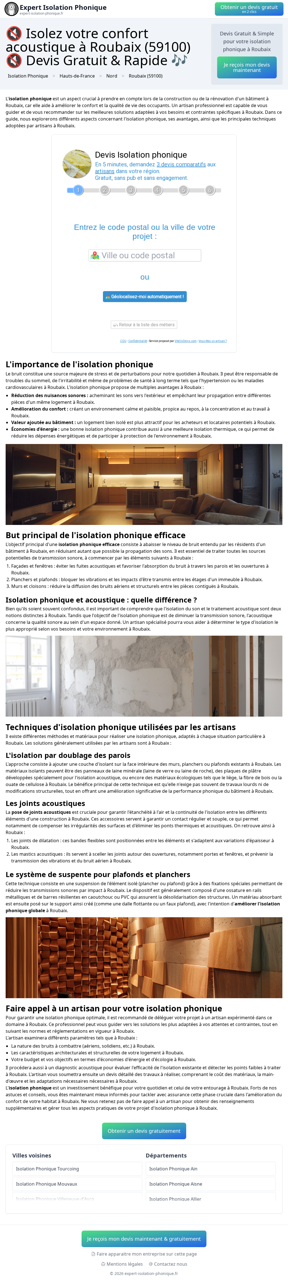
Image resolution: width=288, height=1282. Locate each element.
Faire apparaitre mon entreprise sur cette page (147, 1254)
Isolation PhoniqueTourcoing (47, 1169)
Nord (111, 76)
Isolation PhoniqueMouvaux (46, 1184)
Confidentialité (137, 341)
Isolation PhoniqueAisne (175, 1184)
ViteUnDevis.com (186, 341)
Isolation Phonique (28, 76)
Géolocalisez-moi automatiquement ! (147, 296)
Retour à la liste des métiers (146, 324)
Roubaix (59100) (146, 76)
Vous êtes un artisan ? (213, 341)
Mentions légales (125, 1264)
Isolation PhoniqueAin (173, 1169)
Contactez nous (170, 1264)
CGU (123, 341)
